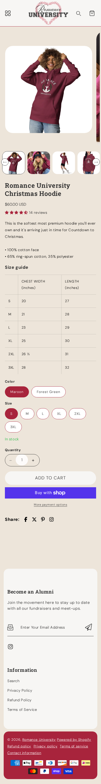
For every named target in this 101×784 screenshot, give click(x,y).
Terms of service (74, 746)
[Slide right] (96, 162)
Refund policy (19, 746)
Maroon (17, 392)
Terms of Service (22, 709)
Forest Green (48, 392)
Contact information (24, 753)
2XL (77, 413)
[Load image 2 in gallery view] (38, 162)
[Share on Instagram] (51, 519)
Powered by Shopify (74, 739)
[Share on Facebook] (25, 519)
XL (59, 413)
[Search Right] (78, 13)
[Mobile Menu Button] (8, 13)
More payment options (50, 505)
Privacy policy (45, 746)
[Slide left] (5, 162)
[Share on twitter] (34, 519)
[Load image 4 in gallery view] (63, 162)
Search (13, 680)
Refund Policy (19, 700)
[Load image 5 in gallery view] (88, 162)
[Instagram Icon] (10, 648)
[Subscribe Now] (88, 627)
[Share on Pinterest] (42, 519)
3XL (13, 427)
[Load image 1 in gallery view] (13, 162)
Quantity (13, 450)
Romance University (39, 739)
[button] (92, 13)
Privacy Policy (19, 690)
